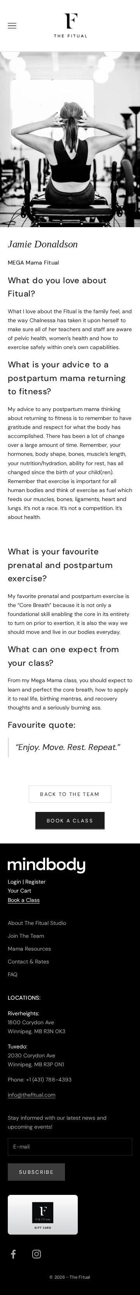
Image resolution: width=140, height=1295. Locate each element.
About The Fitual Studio (37, 922)
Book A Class (70, 820)
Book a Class (24, 899)
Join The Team (26, 935)
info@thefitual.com (31, 1094)
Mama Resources (29, 948)
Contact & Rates (28, 961)
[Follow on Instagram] (36, 1254)
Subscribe (36, 1172)
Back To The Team (70, 794)
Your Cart (19, 890)
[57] (43, 1215)
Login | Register (27, 881)
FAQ (13, 974)
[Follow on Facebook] (13, 1254)
